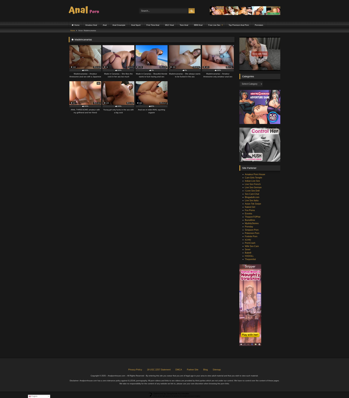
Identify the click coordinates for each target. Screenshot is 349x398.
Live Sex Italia (251, 200)
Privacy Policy (135, 369)
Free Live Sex (214, 25)
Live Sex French (253, 184)
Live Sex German (253, 187)
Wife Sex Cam (252, 246)
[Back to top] (341, 390)
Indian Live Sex (252, 181)
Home (76, 25)
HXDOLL (249, 256)
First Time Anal (152, 25)
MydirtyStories (252, 223)
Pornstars (259, 25)
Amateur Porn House (255, 174)
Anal (105, 25)
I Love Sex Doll (252, 191)
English (34, 396)
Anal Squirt (136, 25)
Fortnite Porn (251, 236)
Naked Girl (250, 207)
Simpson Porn (252, 230)
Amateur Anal (91, 25)
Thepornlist (250, 259)
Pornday (249, 226)
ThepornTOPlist (252, 217)
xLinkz (248, 240)
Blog (205, 369)
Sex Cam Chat (252, 194)
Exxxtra (248, 213)
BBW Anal (198, 25)
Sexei (247, 249)
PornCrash (250, 243)
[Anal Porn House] (85, 10)
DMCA (178, 369)
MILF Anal (169, 25)
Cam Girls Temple (253, 177)
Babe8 (248, 253)
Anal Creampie (118, 25)
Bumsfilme (250, 220)
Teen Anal (184, 25)
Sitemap (217, 369)
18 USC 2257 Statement (159, 369)
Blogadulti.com (252, 197)
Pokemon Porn (252, 233)
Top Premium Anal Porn (239, 25)
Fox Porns (250, 210)
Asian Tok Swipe (253, 204)
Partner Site (192, 369)
